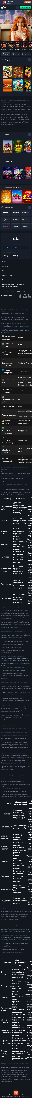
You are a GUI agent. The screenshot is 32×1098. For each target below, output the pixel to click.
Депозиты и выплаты (8, 275)
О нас (4, 261)
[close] (1, 2)
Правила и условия (8, 280)
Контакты (5, 266)
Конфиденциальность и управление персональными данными (13, 285)
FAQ (3, 270)
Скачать (28, 2)
